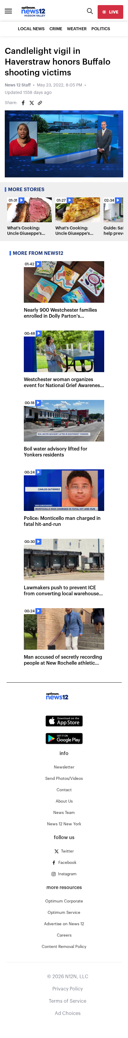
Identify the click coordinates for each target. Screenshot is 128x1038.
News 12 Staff (18, 85)
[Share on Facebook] (23, 103)
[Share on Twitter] (31, 103)
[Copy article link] (40, 103)
